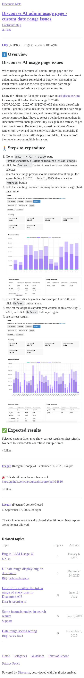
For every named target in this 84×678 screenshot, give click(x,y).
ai (3, 29)
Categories (20, 656)
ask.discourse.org (69, 95)
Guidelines (37, 656)
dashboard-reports (19, 578)
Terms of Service (58, 656)
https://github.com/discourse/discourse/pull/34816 (32, 481)
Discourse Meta (11, 4)
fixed (8, 29)
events (12, 636)
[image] (44, 212)
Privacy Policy (11, 663)
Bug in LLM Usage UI (18, 554)
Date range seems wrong (19, 631)
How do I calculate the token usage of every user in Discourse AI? (22, 592)
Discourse (24, 672)
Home (6, 656)
